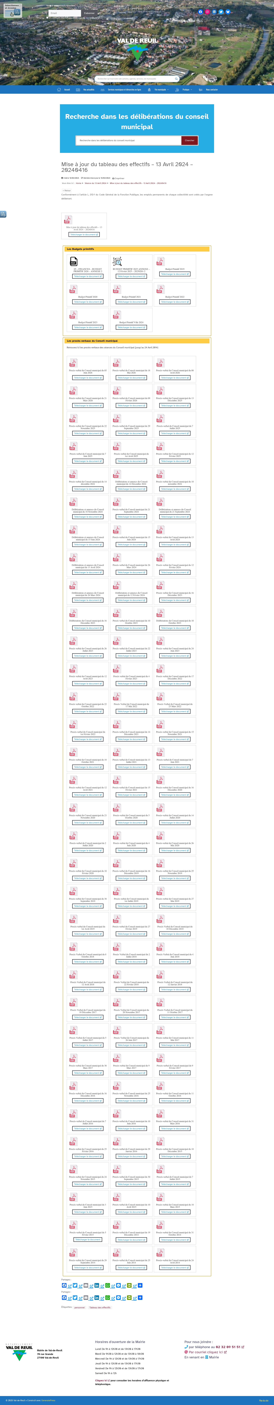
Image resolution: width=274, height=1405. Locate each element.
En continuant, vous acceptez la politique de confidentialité (73, 18)
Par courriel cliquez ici (206, 1352)
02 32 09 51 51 (228, 1347)
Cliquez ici (101, 1380)
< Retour (67, 190)
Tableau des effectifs (99, 1307)
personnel (79, 1307)
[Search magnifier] (176, 79)
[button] (158, 89)
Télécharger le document (82, 234)
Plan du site (263, 1400)
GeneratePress (48, 1400)
